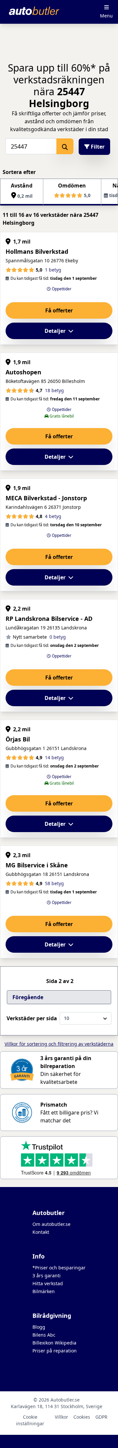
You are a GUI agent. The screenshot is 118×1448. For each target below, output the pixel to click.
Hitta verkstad (47, 1283)
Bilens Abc (43, 1335)
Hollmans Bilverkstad (37, 251)
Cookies (81, 1417)
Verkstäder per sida (32, 1018)
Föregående (27, 997)
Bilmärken (43, 1291)
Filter (97, 146)
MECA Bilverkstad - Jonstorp (46, 498)
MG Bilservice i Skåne (37, 865)
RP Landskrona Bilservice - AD (49, 619)
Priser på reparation (54, 1350)
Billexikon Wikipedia (54, 1343)
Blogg (38, 1327)
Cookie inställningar (30, 1420)
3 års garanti (46, 1275)
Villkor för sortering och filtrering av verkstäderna (59, 1044)
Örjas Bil (18, 739)
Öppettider (61, 289)
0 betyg (57, 637)
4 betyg (53, 516)
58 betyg (54, 883)
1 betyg (53, 270)
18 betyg (54, 390)
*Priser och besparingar (59, 1267)
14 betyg (54, 757)
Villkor (61, 1417)
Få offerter (59, 310)
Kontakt (40, 1232)
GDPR (101, 1417)
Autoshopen (23, 372)
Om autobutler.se (51, 1224)
